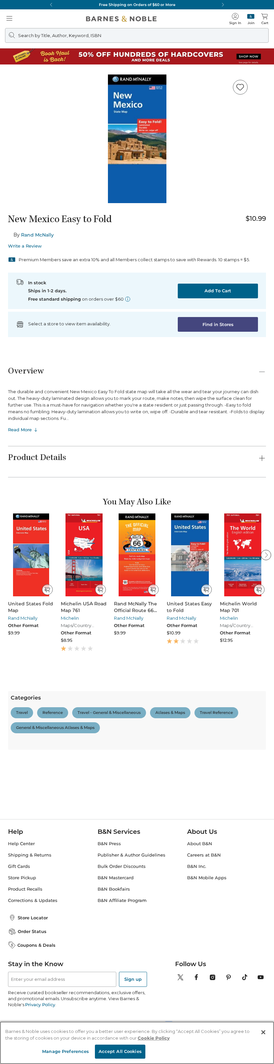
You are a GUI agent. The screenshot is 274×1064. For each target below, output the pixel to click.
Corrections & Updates (32, 955)
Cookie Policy (154, 1038)
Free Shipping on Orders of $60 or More (137, 4)
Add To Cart (217, 290)
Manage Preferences (65, 1051)
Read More (20, 429)
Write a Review (25, 246)
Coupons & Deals (36, 1000)
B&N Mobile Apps (207, 932)
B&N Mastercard (116, 932)
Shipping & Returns (29, 910)
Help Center (21, 898)
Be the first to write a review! (137, 778)
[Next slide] (266, 555)
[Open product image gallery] (137, 138)
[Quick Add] (47, 589)
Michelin (70, 618)
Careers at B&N (204, 910)
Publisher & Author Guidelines (131, 910)
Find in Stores (218, 324)
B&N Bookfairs (114, 944)
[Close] (263, 1032)
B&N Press (109, 898)
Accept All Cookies (120, 1051)
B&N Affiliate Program (122, 955)
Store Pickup (22, 932)
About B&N (199, 898)
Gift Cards (19, 921)
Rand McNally (37, 235)
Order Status (32, 986)
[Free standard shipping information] (127, 299)
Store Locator (33, 972)
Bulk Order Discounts (122, 921)
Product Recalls (25, 944)
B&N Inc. (196, 921)
